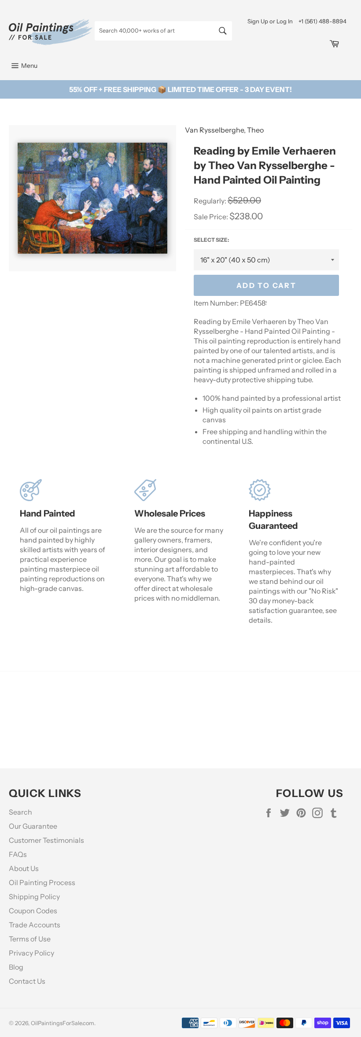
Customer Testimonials (46, 840)
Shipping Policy (34, 896)
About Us (24, 868)
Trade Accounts (34, 924)
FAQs (18, 854)
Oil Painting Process (42, 882)
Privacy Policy (31, 952)
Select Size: (211, 239)
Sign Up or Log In (270, 21)
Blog (16, 967)
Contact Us (27, 981)
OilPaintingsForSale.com (62, 1023)
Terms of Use (30, 938)
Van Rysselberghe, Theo (224, 129)
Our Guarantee (33, 826)
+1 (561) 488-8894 (322, 21)
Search (20, 812)
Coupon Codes (33, 910)
